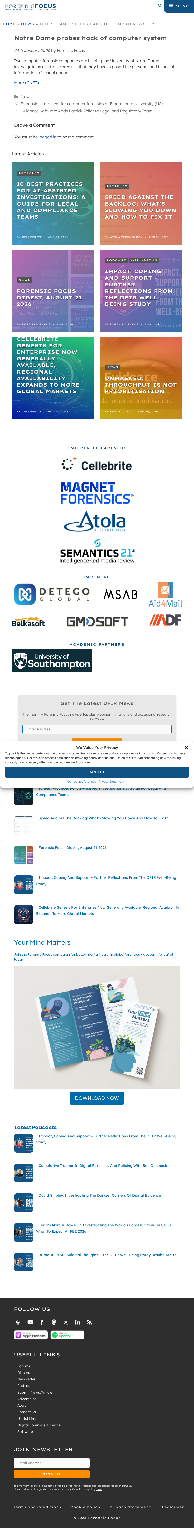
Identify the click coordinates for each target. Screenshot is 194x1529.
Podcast (116, 260)
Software (25, 1431)
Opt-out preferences (81, 781)
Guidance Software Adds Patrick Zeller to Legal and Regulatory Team (87, 111)
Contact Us (26, 1412)
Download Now (97, 1098)
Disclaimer (172, 1507)
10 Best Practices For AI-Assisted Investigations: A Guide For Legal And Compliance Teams (51, 200)
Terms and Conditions (37, 1507)
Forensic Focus (36, 324)
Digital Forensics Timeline (39, 1425)
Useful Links (27, 1418)
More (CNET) (26, 82)
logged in (47, 136)
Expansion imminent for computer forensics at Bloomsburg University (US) (92, 103)
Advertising (27, 1399)
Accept (97, 772)
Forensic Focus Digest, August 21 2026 (49, 297)
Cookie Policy (85, 1507)
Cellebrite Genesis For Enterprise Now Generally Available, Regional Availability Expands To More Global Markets (48, 365)
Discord (23, 1372)
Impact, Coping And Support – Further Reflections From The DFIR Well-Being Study (139, 287)
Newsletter (26, 1379)
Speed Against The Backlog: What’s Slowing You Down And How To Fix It (140, 207)
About (22, 1405)
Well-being (144, 260)
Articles (29, 173)
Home (9, 24)
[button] (186, 747)
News (27, 24)
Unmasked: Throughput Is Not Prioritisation (141, 384)
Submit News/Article (34, 1392)
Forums (23, 1366)
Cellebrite (32, 237)
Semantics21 (121, 411)
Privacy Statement (111, 781)
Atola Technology (126, 237)
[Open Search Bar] (160, 6)
